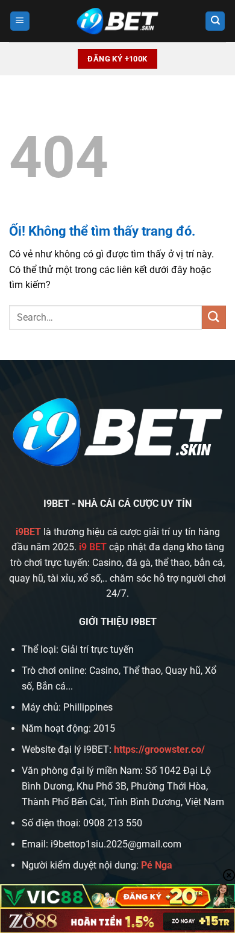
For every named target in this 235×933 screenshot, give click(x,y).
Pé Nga (156, 865)
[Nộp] (214, 317)
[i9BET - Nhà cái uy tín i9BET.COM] (117, 21)
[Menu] (20, 21)
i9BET (28, 532)
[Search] (215, 21)
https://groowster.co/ (159, 749)
